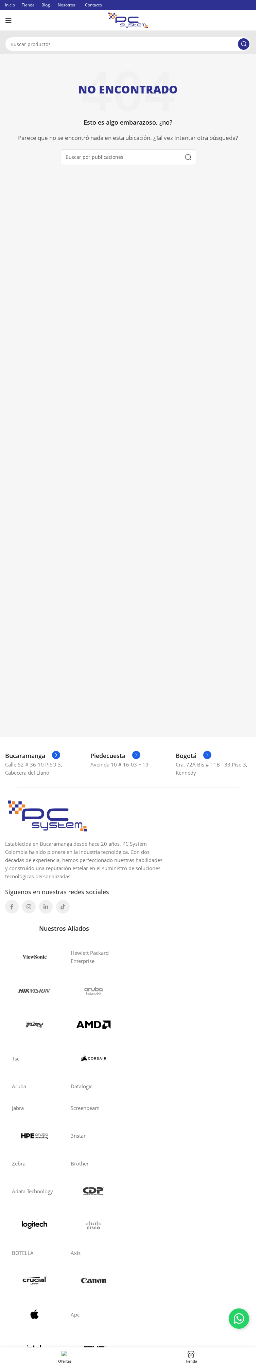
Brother (80, 1163)
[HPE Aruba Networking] (34, 1136)
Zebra (18, 1163)
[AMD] (93, 1025)
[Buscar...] (243, 44)
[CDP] (93, 1191)
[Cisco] (93, 1225)
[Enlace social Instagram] (29, 906)
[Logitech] (34, 1225)
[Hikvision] (34, 991)
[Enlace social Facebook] (12, 906)
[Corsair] (93, 1058)
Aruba (19, 1086)
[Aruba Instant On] (93, 991)
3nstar (78, 1135)
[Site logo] (128, 19)
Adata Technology (32, 1191)
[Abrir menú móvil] (8, 20)
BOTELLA (23, 1252)
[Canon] (93, 1281)
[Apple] (34, 1314)
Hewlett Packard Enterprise (90, 956)
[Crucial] (34, 1281)
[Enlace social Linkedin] (46, 906)
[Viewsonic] (34, 957)
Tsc (15, 1058)
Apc (75, 1314)
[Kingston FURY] (34, 1025)
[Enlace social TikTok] (63, 906)
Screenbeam (85, 1108)
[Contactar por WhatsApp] (239, 1318)
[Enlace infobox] (32, 755)
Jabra (18, 1108)
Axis (76, 1252)
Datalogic (81, 1086)
